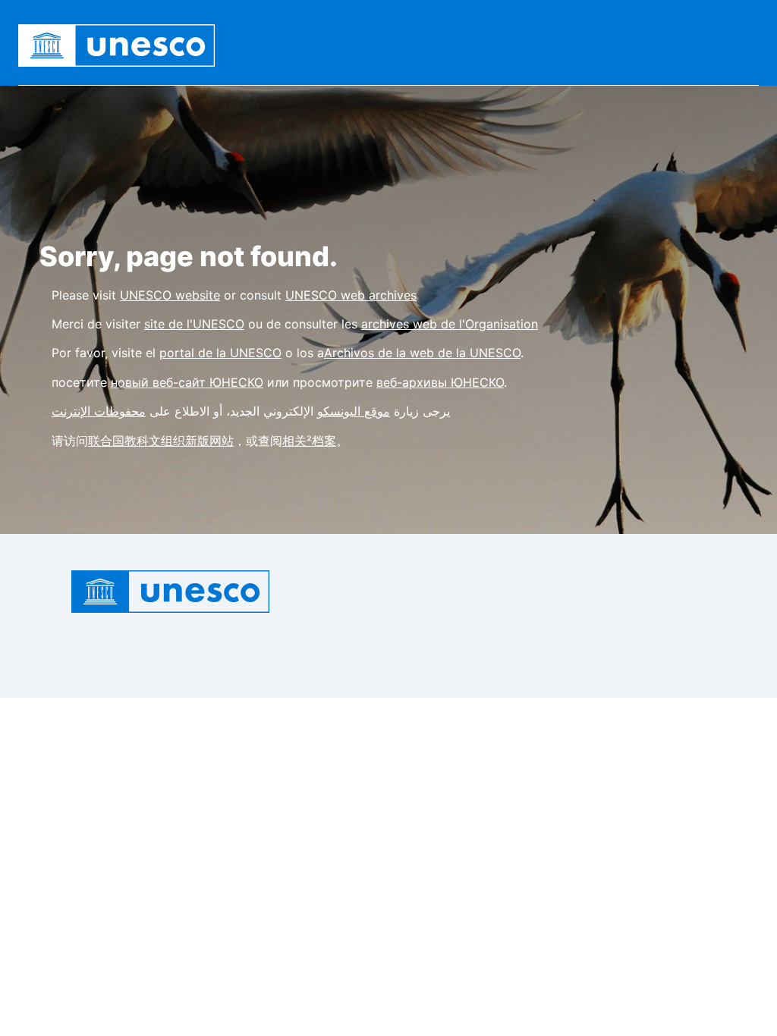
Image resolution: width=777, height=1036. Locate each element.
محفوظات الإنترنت (99, 411)
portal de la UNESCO (220, 352)
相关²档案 (309, 440)
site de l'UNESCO (194, 323)
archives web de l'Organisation (449, 323)
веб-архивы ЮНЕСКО (440, 382)
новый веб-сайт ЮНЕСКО (187, 382)
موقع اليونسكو (353, 411)
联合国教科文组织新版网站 (161, 440)
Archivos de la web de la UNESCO (422, 352)
